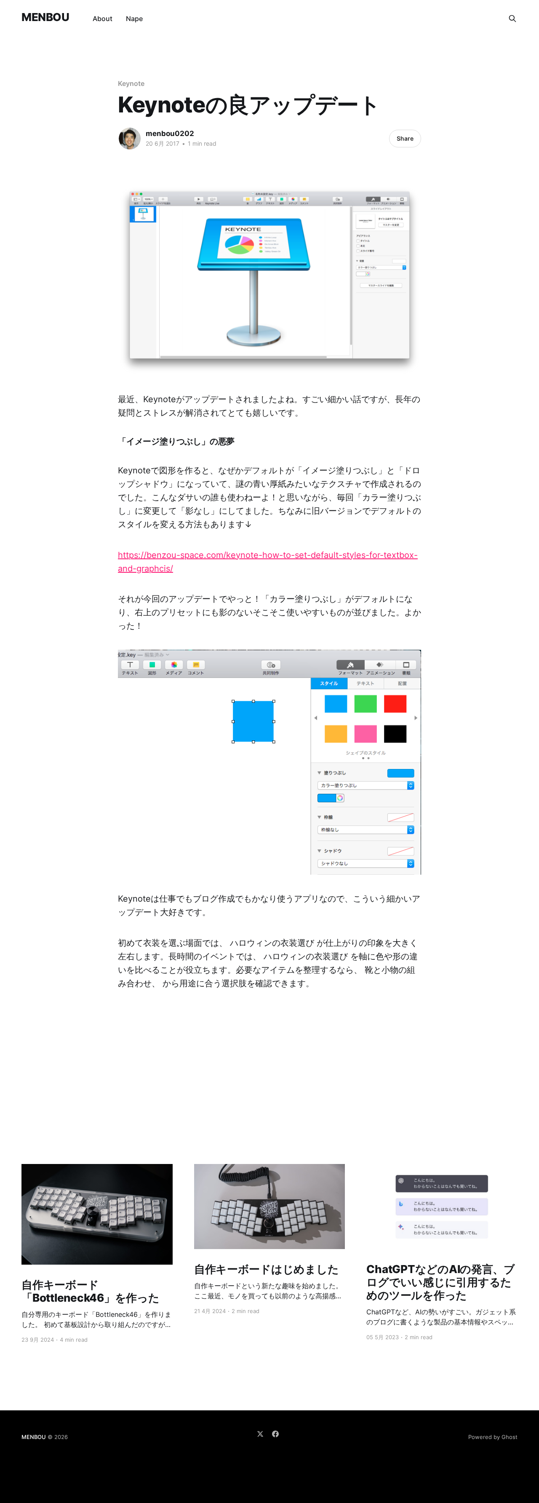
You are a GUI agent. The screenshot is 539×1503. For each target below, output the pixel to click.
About (102, 18)
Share (405, 138)
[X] (260, 1434)
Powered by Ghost (493, 1437)
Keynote (131, 83)
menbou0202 (170, 133)
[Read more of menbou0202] (129, 138)
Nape (134, 18)
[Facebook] (275, 1434)
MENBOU (45, 17)
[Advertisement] (269, 1049)
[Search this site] (512, 18)
